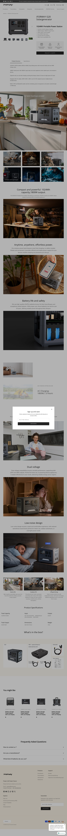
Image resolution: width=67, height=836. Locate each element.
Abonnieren (33, 423)
